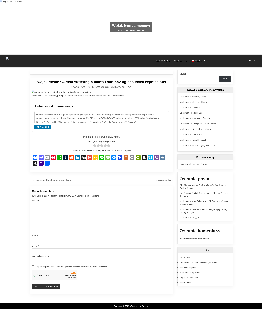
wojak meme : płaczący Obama (193, 102)
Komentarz (37, 200)
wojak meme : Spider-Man (191, 113)
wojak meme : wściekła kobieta (193, 140)
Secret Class (185, 283)
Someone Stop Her (188, 268)
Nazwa (35, 236)
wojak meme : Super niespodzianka (195, 129)
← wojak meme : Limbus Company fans (50, 180)
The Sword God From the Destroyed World (198, 262)
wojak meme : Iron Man (190, 107)
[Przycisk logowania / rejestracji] (250, 61)
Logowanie (184, 164)
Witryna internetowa (40, 256)
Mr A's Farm (185, 258)
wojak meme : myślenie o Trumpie (195, 118)
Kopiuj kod (43, 127)
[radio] (94, 146)
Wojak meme (163, 61)
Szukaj (183, 74)
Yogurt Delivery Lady (189, 278)
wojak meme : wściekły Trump (193, 96)
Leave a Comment (122, 87)
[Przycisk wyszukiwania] (254, 61)
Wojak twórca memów (131, 26)
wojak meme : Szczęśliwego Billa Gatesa (198, 124)
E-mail (35, 246)
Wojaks (178, 61)
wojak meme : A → (164, 180)
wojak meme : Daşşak (189, 217)
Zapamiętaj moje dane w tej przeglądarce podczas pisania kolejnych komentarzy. (71, 267)
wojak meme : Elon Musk (191, 134)
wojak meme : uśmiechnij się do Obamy (197, 145)
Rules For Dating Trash (190, 273)
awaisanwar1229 (81, 87)
